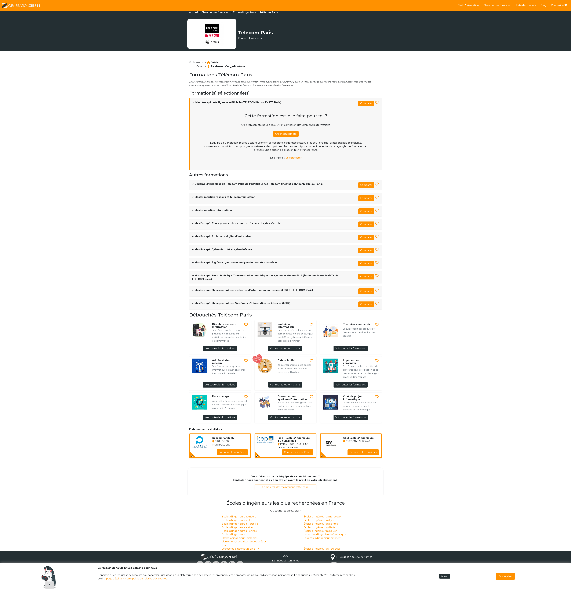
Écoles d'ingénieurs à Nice (237, 527)
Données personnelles (285, 560)
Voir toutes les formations (220, 348)
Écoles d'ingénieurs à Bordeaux (322, 516)
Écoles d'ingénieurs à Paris (319, 527)
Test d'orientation (468, 5)
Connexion (557, 5)
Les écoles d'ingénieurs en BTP (240, 548)
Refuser (445, 576)
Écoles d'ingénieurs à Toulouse (322, 548)
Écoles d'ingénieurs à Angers (239, 516)
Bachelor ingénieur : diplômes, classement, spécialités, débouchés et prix (244, 542)
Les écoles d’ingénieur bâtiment (323, 538)
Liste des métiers (526, 5)
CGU (285, 555)
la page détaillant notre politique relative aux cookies (135, 578)
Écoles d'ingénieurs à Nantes (321, 523)
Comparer (366, 103)
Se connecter (294, 157)
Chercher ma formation (498, 5)
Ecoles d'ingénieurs (233, 534)
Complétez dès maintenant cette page (285, 487)
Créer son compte (286, 133)
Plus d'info (240, 453)
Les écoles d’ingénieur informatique (325, 534)
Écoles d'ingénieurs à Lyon (319, 520)
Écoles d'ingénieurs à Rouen (320, 530)
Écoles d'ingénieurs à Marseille (240, 523)
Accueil (193, 12)
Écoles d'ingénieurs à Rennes (239, 530)
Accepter (505, 576)
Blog (543, 5)
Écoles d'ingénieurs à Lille (237, 520)
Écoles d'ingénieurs (244, 12)
